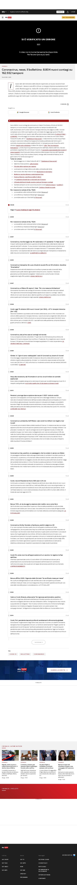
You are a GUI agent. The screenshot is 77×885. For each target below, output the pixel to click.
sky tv (22, 859)
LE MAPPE (13, 136)
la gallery (60, 185)
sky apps (23, 863)
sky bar (22, 870)
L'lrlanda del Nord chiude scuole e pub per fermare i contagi (33, 182)
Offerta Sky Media (44, 875)
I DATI (29, 322)
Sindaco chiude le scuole (47, 187)
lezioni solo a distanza (23, 145)
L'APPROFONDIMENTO (17, 566)
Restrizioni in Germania (44, 171)
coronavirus (39, 654)
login (73, 12)
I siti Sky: (4, 855)
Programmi (24, 877)
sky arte (4, 870)
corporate (42, 878)
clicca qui (38, 197)
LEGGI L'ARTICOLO (36, 276)
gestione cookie (43, 859)
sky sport (5, 859)
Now (21, 866)
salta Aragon (34, 164)
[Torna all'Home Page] (8, 17)
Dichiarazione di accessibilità (43, 870)
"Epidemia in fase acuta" (34, 139)
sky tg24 (5, 863)
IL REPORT (22, 364)
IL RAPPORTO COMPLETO (38, 253)
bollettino (25, 654)
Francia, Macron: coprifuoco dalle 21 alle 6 (27, 177)
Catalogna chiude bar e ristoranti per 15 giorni (31, 179)
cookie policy (43, 863)
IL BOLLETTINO (60, 134)
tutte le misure (51, 185)
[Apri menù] (2, 17)
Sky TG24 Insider (68, 17)
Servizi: (22, 855)
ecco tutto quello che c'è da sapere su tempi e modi (42, 383)
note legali (42, 866)
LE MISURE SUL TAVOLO (18, 409)
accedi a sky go (67, 855)
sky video (5, 866)
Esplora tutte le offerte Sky (19, 12)
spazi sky (23, 873)
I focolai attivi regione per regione (25, 166)
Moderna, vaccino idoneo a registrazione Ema (28, 174)
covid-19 (13, 654)
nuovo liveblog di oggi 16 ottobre (28, 210)
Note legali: (41, 855)
